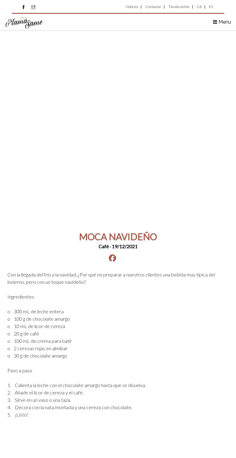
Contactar (153, 6)
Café (104, 246)
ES (211, 6)
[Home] (24, 22)
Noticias (132, 6)
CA (199, 6)
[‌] (24, 7)
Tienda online (179, 6)
